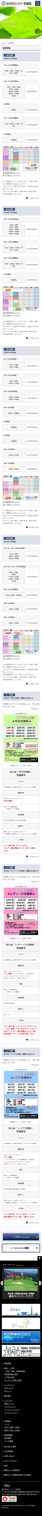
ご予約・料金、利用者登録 (14, 1371)
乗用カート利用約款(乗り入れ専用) (17, 1475)
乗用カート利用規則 (12, 1470)
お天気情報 (8, 1451)
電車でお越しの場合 (12, 1430)
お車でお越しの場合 (12, 1427)
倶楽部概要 (8, 1435)
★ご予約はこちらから (11, 175)
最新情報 (7, 1363)
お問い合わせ (9, 1456)
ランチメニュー (10, 1407)
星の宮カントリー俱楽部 (16, 3)
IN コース (8, 1391)
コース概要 (8, 1441)
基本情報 (7, 1438)
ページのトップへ (33, 198)
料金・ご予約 (9, 1368)
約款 (6, 1465)
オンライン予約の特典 (13, 1380)
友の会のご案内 (10, 1446)
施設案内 (7, 1396)
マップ (6, 1424)
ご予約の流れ (9, 1377)
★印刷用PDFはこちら (11, 173)
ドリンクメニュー (11, 1413)
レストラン (8, 1400)
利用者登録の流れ (11, 1374)
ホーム (4, 43)
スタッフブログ (10, 1461)
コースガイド (9, 1385)
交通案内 (7, 1421)
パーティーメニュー (12, 1410)
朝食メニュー (9, 1404)
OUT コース (9, 1388)
